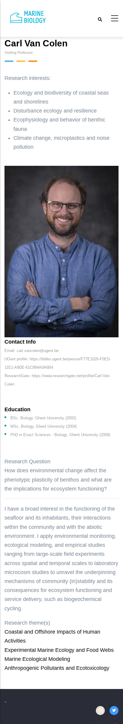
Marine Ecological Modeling (37, 659)
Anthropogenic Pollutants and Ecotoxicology (56, 668)
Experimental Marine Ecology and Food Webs (59, 650)
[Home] (28, 17)
